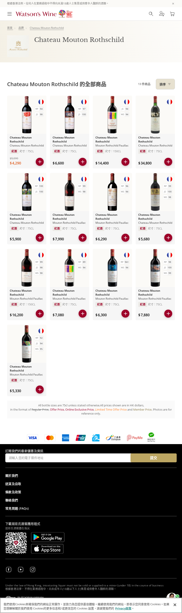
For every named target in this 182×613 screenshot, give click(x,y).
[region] (91, 605)
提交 (153, 457)
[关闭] (175, 605)
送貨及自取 (13, 484)
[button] (161, 13)
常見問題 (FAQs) (17, 508)
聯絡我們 (11, 500)
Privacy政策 (123, 608)
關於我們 (11, 475)
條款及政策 (13, 492)
